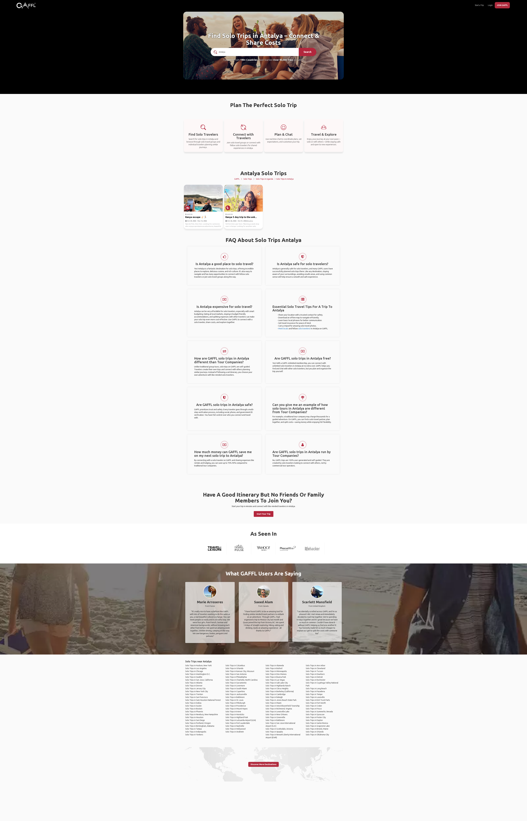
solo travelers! (304, 328)
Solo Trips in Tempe (314, 694)
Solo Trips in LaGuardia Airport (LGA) (240, 720)
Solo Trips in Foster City (316, 717)
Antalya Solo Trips (263, 173)
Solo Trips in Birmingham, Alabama (199, 726)
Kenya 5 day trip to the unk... (241, 217)
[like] (219, 189)
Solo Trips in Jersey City (195, 688)
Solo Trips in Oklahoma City (317, 735)
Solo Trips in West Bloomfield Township (283, 706)
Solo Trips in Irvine (233, 711)
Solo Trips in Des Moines (276, 674)
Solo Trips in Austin (193, 706)
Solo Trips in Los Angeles (196, 668)
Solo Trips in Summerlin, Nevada (319, 711)
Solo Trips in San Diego (195, 720)
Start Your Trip (263, 514)
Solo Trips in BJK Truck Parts (318, 700)
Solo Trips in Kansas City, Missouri (239, 671)
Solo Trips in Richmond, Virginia (279, 709)
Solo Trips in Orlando (234, 668)
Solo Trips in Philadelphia (236, 677)
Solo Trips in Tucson (314, 671)
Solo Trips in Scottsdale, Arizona (279, 729)
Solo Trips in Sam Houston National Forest (203, 700)
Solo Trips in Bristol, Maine (317, 729)
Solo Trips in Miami (273, 703)
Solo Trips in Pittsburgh (235, 703)
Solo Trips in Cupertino (235, 691)
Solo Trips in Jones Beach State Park (281, 700)
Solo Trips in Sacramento (235, 683)
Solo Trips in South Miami (236, 688)
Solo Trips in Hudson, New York (198, 665)
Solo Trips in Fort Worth (316, 703)
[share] (219, 194)
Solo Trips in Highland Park (236, 717)
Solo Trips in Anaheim (234, 732)
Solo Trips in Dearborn (315, 674)
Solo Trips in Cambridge (276, 694)
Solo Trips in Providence (235, 706)
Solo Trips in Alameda (275, 665)
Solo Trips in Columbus (235, 665)
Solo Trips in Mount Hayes (236, 709)
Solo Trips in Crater (314, 706)
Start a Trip (479, 5)
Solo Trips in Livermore (235, 686)
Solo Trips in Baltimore (235, 697)
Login (490, 5)
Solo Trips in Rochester (315, 680)
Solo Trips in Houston (194, 717)
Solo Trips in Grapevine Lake (318, 726)
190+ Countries (249, 59)
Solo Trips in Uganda (264, 179)
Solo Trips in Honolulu (234, 714)
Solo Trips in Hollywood (235, 729)
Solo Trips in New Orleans (277, 714)
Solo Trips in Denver (193, 686)
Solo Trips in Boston (193, 709)
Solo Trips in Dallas (193, 703)
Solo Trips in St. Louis (234, 700)
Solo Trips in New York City (196, 691)
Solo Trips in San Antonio (236, 674)
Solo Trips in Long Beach (316, 688)
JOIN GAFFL (502, 5)
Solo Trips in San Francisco (196, 697)
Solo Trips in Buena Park (276, 677)
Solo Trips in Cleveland (315, 668)
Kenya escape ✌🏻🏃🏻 (196, 217)
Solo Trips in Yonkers (194, 735)
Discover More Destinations (263, 764)
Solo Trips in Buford (274, 668)
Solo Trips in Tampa (193, 729)
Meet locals (283, 328)
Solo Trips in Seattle (193, 677)
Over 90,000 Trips (283, 59)
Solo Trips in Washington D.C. (197, 674)
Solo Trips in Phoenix (194, 711)
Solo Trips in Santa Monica (317, 723)
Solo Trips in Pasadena (315, 691)
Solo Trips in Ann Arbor (315, 665)
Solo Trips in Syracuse (315, 714)
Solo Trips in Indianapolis (195, 732)
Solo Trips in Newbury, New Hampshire (201, 714)
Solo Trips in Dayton (314, 720)
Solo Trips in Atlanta (193, 683)
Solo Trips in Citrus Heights (277, 688)
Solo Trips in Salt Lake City (277, 683)
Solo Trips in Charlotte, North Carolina (241, 680)
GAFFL (237, 179)
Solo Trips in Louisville (315, 697)
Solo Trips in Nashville (234, 726)
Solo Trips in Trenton (194, 694)
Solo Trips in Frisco (314, 709)
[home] (26, 5)
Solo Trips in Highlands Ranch (278, 686)
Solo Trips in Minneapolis (276, 671)
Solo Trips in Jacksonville (236, 694)
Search (307, 51)
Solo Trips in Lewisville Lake (277, 711)
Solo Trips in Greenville (275, 717)
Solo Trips (247, 179)
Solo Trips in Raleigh (274, 697)
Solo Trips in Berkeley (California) (280, 691)
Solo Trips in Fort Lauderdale (237, 723)
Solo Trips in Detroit (314, 677)
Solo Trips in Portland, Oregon (198, 723)
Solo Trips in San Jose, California (199, 680)
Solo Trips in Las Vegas (275, 680)
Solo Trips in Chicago (194, 671)
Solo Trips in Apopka (274, 732)
